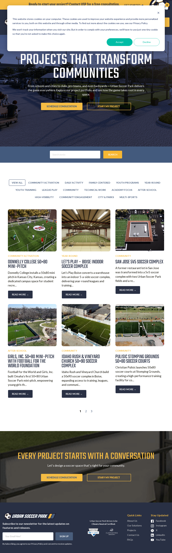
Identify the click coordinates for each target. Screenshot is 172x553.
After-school (147, 189)
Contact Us (133, 534)
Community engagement (75, 197)
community (70, 189)
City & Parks (106, 197)
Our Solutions (134, 525)
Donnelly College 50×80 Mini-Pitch (27, 264)
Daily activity (74, 182)
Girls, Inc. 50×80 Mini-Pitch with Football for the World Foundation (31, 361)
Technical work (95, 189)
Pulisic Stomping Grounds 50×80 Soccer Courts (137, 359)
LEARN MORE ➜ (128, 5)
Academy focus (122, 189)
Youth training (25, 189)
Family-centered (99, 182)
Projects (131, 530)
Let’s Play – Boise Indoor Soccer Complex (82, 264)
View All (17, 182)
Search (112, 154)
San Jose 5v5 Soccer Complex (139, 262)
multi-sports (128, 197)
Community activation (43, 182)
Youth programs (127, 182)
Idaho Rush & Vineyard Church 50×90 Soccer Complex (81, 361)
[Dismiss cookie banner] (158, 13)
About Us (132, 520)
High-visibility (44, 197)
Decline (147, 42)
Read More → (20, 294)
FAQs (130, 539)
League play (49, 189)
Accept (119, 42)
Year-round (152, 182)
